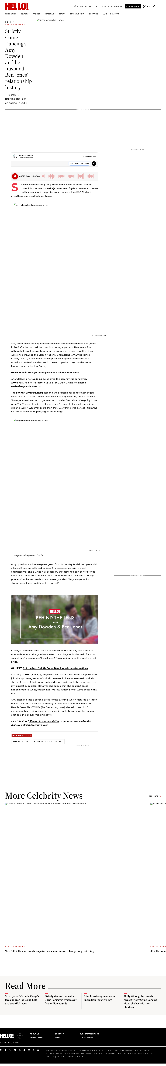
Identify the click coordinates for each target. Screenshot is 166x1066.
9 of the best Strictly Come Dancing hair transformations (55, 668)
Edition (101, 6)
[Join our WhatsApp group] (38, 1050)
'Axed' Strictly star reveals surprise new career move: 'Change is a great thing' (49, 951)
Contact (59, 1034)
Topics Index (86, 1038)
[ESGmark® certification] (18, 1035)
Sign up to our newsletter (44, 721)
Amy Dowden (21, 741)
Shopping (93, 14)
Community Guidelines (91, 1050)
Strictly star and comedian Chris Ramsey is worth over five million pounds (61, 999)
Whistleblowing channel (119, 1050)
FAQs (57, 1038)
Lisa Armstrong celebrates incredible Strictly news (99, 998)
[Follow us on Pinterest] (29, 1050)
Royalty (24, 14)
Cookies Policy (69, 1050)
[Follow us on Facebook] (6, 1050)
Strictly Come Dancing (59, 188)
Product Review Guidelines (71, 1057)
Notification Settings (57, 1053)
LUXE (105, 14)
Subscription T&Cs (88, 1034)
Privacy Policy (143, 1050)
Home (8, 22)
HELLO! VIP (114, 14)
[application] (54, 619)
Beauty (62, 14)
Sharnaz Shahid (26, 155)
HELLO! (29, 674)
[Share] (94, 164)
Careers (50, 1057)
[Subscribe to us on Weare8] (34, 1050)
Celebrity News (15, 25)
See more (153, 796)
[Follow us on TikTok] (15, 1050)
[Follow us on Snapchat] (24, 1050)
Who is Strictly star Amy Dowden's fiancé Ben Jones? (50, 372)
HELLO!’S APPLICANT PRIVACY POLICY (136, 1053)
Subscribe (132, 6)
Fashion (36, 14)
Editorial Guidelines (104, 1053)
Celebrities (10, 14)
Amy (14, 382)
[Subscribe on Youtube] (20, 1050)
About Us (34, 1034)
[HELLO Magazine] (17, 6)
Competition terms (81, 1053)
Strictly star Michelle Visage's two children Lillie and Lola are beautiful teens (22, 999)
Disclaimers (52, 1050)
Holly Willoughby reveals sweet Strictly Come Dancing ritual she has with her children (140, 1001)
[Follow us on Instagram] (1, 1050)
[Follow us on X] (10, 1050)
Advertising (36, 1038)
